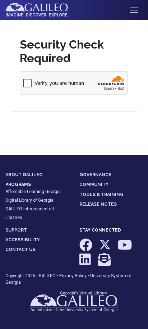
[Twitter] (105, 248)
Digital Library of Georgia (29, 200)
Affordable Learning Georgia (33, 191)
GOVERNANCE (95, 174)
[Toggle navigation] (134, 10)
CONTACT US (20, 249)
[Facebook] (86, 248)
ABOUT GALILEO (24, 174)
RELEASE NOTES (98, 204)
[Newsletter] (104, 262)
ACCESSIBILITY (22, 239)
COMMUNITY (93, 184)
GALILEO (47, 275)
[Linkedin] (85, 262)
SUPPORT (16, 230)
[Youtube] (124, 248)
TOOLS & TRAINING (101, 194)
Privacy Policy (73, 275)
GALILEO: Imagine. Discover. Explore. (42, 10)
